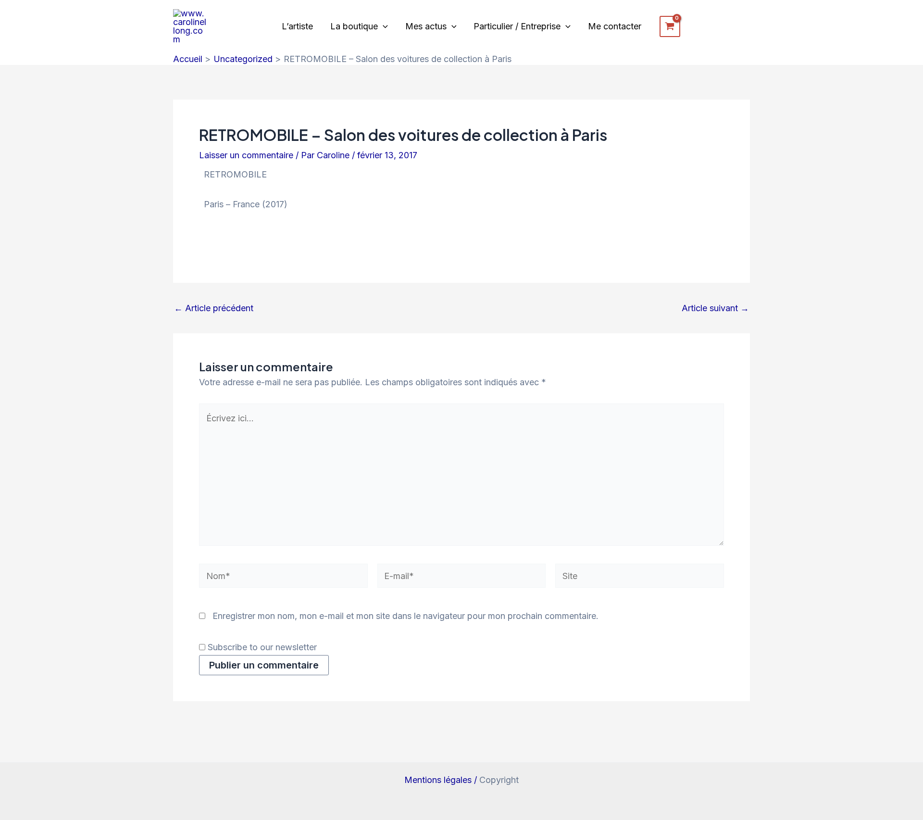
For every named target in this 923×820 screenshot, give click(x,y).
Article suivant (715, 308)
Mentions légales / (441, 780)
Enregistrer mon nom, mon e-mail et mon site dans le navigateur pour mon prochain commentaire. (405, 616)
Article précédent (213, 308)
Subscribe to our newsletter (261, 647)
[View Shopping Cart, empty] (670, 26)
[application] (383, 26)
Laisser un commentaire (246, 155)
